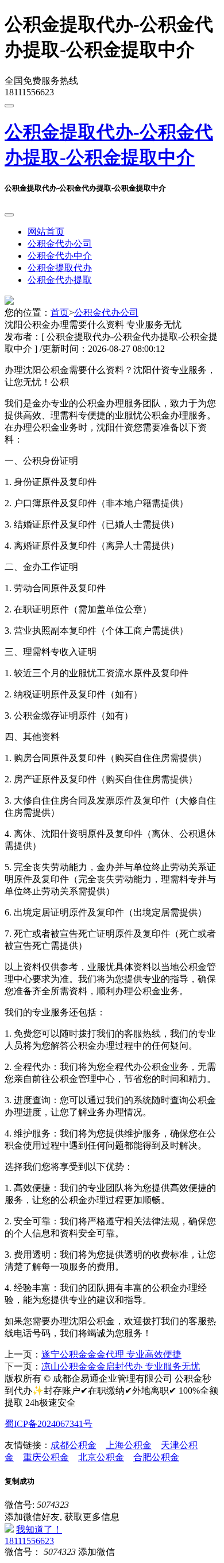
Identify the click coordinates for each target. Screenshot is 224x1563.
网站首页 (46, 231)
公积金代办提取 (60, 280)
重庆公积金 (46, 1457)
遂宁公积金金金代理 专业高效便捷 (111, 1354)
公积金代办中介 (60, 256)
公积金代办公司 (60, 244)
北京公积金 (101, 1457)
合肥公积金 (156, 1457)
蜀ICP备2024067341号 (48, 1424)
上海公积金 (129, 1445)
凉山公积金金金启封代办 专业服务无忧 (120, 1366)
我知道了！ (39, 1529)
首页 (60, 312)
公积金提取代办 (60, 268)
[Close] (9, 214)
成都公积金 (73, 1445)
